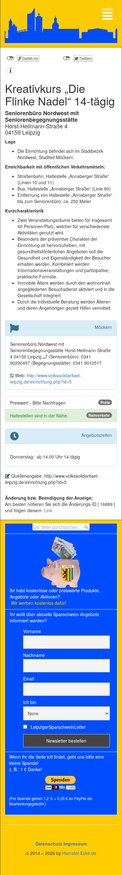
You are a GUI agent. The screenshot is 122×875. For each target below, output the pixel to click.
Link (47, 510)
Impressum (75, 843)
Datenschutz (48, 843)
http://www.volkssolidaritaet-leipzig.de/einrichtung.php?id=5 (45, 378)
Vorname (32, 631)
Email (28, 678)
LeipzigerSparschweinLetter (57, 727)
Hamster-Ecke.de (79, 853)
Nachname (34, 655)
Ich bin (29, 702)
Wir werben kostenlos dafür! (38, 603)
